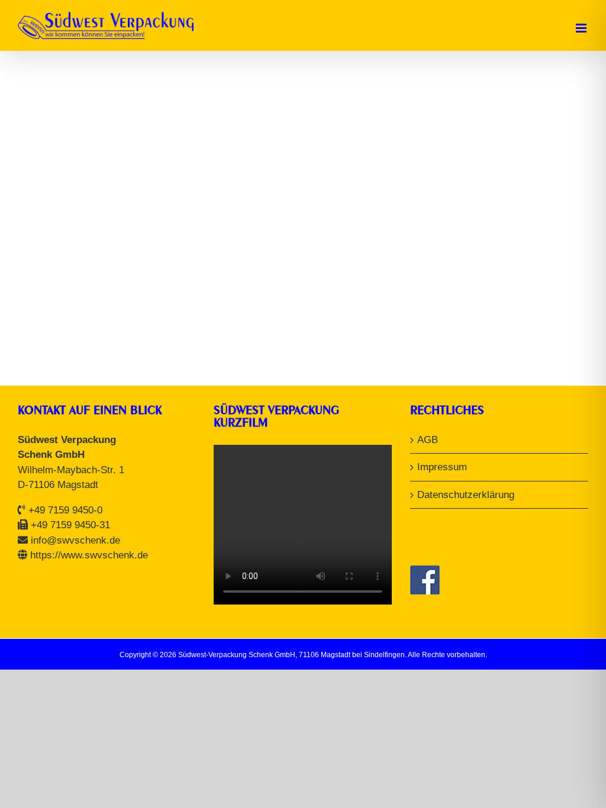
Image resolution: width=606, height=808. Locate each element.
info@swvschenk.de (75, 540)
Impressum (442, 467)
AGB (427, 439)
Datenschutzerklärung (465, 494)
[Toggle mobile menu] (582, 28)
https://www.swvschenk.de (89, 555)
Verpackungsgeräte (97, 275)
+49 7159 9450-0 (65, 510)
